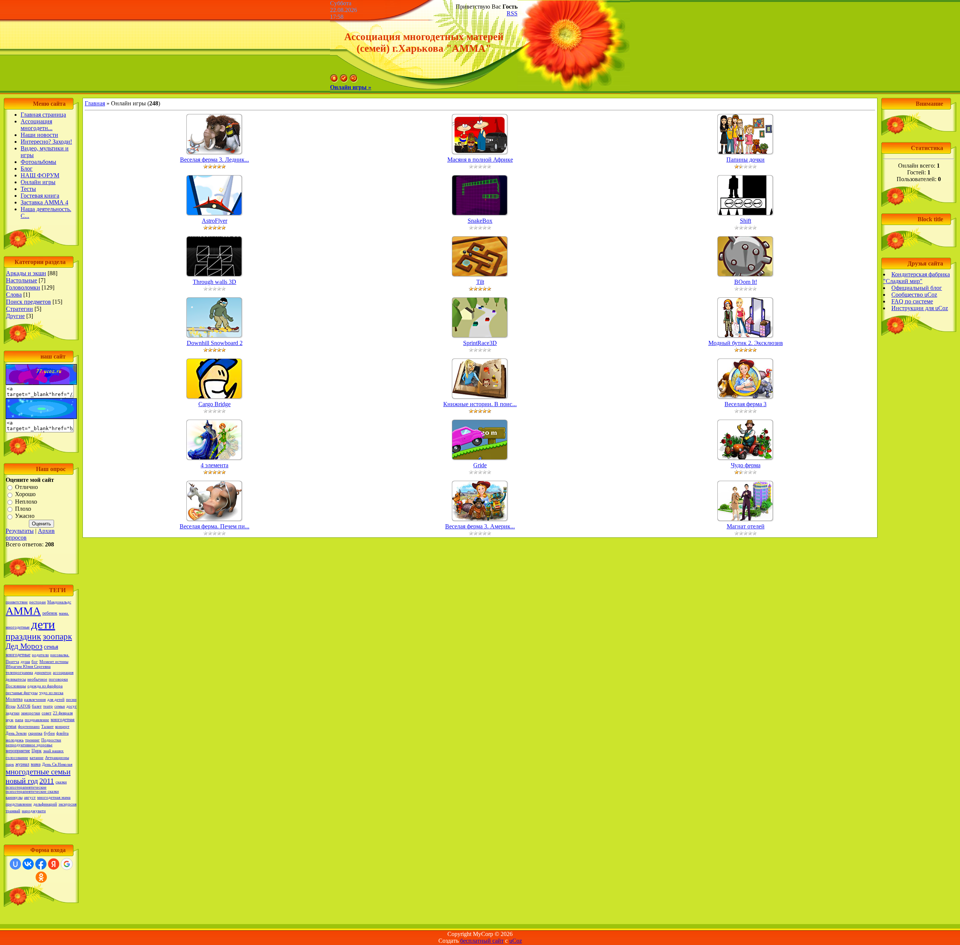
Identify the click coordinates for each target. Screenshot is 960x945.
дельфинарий (45, 804)
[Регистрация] (344, 80)
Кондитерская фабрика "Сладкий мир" (916, 277)
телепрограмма (19, 672)
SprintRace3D (480, 343)
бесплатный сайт (482, 941)
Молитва (14, 699)
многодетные (18, 654)
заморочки (30, 713)
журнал (22, 764)
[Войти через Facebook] (40, 864)
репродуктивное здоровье (29, 745)
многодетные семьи (38, 771)
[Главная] (334, 80)
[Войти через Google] (67, 864)
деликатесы (16, 679)
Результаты (20, 531)
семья (51, 647)
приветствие (17, 602)
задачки (13, 713)
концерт (62, 726)
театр (48, 706)
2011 (46, 781)
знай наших (53, 751)
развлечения (35, 700)
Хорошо (25, 494)
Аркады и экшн (26, 273)
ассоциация (63, 672)
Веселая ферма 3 (745, 404)
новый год (22, 781)
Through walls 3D (214, 282)
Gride (480, 465)
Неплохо (26, 501)
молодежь (15, 740)
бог (35, 662)
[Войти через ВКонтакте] (28, 864)
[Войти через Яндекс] (53, 864)
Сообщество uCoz (914, 294)
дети (43, 624)
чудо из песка (51, 693)
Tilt (480, 282)
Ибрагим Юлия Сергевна (28, 666)
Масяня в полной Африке (480, 159)
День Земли (16, 733)
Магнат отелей (746, 526)
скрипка (35, 733)
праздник (23, 636)
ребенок (49, 613)
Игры (10, 706)
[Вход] (354, 80)
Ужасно (24, 516)
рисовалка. (59, 655)
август (30, 797)
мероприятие (18, 750)
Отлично (26, 487)
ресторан (37, 602)
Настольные (21, 280)
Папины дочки (745, 159)
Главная (95, 103)
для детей (55, 700)
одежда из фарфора (45, 686)
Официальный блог (916, 288)
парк (10, 764)
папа (19, 720)
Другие (15, 316)
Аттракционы (57, 758)
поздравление (37, 720)
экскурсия (67, 804)
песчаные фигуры (22, 693)
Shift (745, 221)
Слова (14, 294)
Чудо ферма (745, 465)
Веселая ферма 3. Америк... (480, 526)
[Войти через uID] (15, 864)
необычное (37, 679)
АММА (23, 611)
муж (10, 720)
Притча (12, 662)
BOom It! (745, 282)
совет (46, 713)
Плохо (23, 509)
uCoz (515, 941)
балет (37, 706)
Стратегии (19, 309)
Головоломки (23, 287)
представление (19, 804)
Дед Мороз (24, 646)
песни (71, 700)
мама (35, 764)
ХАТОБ (23, 706)
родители (40, 655)
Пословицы (16, 686)
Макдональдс (59, 602)
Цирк (37, 750)
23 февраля (63, 713)
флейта (62, 733)
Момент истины (53, 662)
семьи (59, 706)
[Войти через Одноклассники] (41, 877)
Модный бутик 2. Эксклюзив (745, 343)
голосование (17, 758)
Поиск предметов (28, 301)
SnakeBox (480, 221)
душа (25, 662)
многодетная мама (53, 797)
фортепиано (29, 726)
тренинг (32, 740)
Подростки (51, 740)
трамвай (13, 811)
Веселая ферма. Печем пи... (214, 526)
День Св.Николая (57, 764)
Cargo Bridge (214, 404)
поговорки (58, 679)
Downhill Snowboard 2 (215, 343)
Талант (47, 726)
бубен (49, 733)
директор (42, 672)
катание (37, 758)
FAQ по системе (912, 301)
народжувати (34, 811)
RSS (512, 13)
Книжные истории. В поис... (480, 404)
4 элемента (214, 465)
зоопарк (57, 636)
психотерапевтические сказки (32, 791)
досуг (71, 706)
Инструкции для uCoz (919, 308)
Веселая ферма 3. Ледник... (214, 159)
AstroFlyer (214, 221)
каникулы (14, 797)
